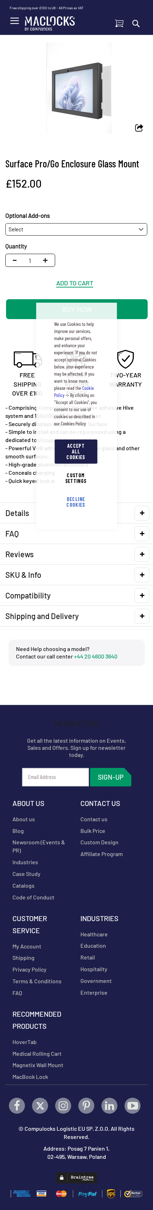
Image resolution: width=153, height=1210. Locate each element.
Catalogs (23, 885)
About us (23, 819)
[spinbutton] (29, 260)
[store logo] (50, 22)
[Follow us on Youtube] (133, 1106)
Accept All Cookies (76, 451)
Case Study (26, 873)
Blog (18, 830)
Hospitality (93, 969)
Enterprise (93, 992)
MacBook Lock (30, 1076)
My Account (26, 946)
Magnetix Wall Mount (37, 1064)
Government (96, 980)
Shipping (23, 957)
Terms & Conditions (37, 981)
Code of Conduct (33, 897)
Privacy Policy (29, 969)
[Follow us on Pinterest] (86, 1106)
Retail (87, 957)
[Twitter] (40, 1106)
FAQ (17, 992)
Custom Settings (76, 478)
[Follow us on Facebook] (17, 1106)
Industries (25, 862)
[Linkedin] (109, 1106)
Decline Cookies (76, 501)
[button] (47, 260)
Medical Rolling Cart (37, 1053)
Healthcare (94, 934)
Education (93, 945)
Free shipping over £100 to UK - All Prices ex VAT (47, 8)
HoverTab (24, 1041)
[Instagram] (63, 1106)
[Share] (139, 128)
